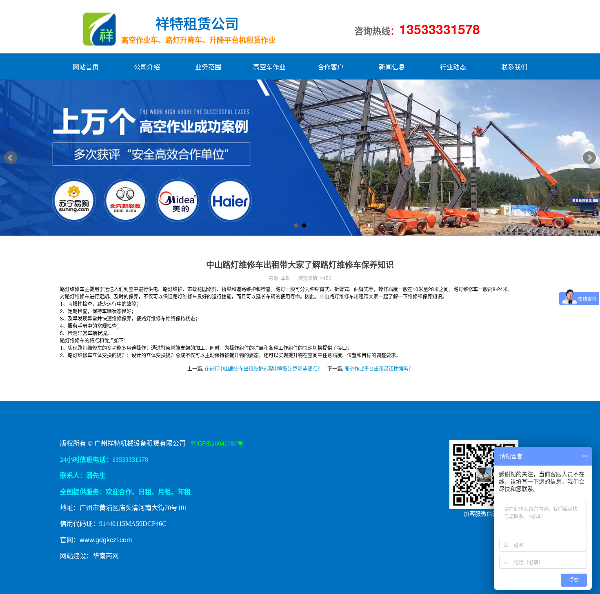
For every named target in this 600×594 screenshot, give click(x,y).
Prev (10, 157)
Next (589, 157)
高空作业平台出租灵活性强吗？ (378, 368)
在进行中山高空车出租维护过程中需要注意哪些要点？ (263, 368)
